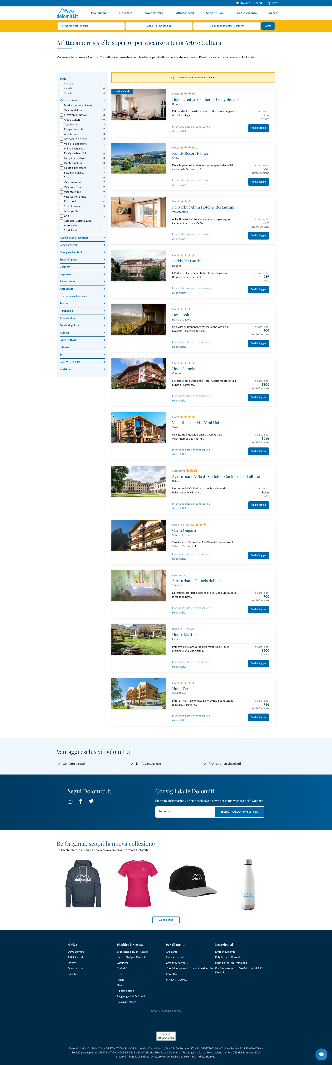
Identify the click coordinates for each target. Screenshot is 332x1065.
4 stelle (68, 88)
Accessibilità (82, 318)
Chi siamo (172, 952)
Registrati (272, 3)
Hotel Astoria (183, 368)
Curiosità (122, 968)
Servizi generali (82, 245)
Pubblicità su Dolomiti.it (229, 957)
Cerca (268, 26)
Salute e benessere (75, 168)
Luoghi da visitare (74, 158)
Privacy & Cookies (176, 979)
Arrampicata (71, 211)
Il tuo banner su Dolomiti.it (231, 963)
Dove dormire (154, 13)
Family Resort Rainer (190, 153)
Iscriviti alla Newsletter (239, 811)
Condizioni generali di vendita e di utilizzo (190, 968)
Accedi (258, 3)
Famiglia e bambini (75, 153)
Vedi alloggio (258, 128)
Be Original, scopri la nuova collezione (106, 843)
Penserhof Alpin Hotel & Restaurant (203, 206)
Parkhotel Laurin (187, 260)
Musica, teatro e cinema (78, 105)
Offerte (72, 963)
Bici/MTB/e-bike (82, 362)
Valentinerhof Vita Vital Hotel (197, 422)
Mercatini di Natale (75, 115)
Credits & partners (177, 963)
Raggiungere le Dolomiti (131, 996)
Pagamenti (82, 274)
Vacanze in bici (72, 192)
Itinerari (121, 979)
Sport (67, 177)
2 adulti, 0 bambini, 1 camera (227, 26)
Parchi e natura (73, 163)
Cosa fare (125, 13)
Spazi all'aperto (82, 259)
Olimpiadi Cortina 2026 (78, 221)
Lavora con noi (174, 957)
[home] (68, 13)
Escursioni (70, 201)
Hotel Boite (181, 314)
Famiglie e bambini (82, 252)
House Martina (185, 634)
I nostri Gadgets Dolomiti (132, 957)
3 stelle (68, 93)
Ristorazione (82, 281)
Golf (66, 216)
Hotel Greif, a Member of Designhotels (205, 99)
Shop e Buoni (215, 13)
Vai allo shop (166, 920)
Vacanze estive (72, 182)
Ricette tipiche (125, 991)
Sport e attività (82, 340)
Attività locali (185, 13)
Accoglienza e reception (82, 237)
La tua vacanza (247, 13)
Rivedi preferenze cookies (166, 1010)
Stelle (82, 79)
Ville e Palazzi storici (75, 144)
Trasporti (82, 303)
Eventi (120, 974)
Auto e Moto (71, 225)
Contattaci (172, 974)
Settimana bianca (74, 172)
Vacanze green (72, 187)
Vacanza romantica (75, 196)
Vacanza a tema (82, 100)
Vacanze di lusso (73, 110)
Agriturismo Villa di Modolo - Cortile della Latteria (216, 476)
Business (82, 267)
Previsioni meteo (126, 1002)
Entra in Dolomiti (225, 952)
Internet (82, 347)
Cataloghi (122, 963)
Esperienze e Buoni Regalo (132, 952)
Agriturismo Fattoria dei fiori (197, 580)
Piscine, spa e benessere (82, 296)
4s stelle (68, 83)
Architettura (71, 134)
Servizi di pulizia (82, 325)
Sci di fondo (71, 230)
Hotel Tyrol (182, 688)
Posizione (82, 369)
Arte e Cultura (72, 120)
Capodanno (71, 124)
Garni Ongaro (184, 530)
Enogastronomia (73, 129)
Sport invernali (72, 206)
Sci (82, 354)
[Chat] (321, 1054)
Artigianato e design (75, 139)
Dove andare (98, 13)
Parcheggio (82, 311)
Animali (82, 332)
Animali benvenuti (74, 148)
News (120, 985)
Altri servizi (82, 289)
